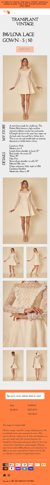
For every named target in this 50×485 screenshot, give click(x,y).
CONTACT (32, 414)
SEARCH (14, 410)
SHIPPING (32, 405)
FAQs (12, 405)
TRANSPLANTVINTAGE (25, 22)
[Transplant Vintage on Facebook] (4, 475)
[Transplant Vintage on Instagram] (9, 475)
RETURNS (32, 410)
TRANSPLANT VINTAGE (24, 481)
